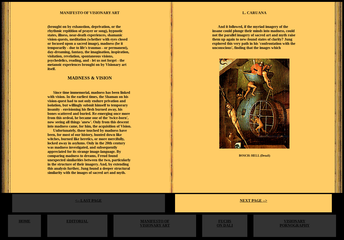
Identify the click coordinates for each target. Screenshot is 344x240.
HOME (24, 221)
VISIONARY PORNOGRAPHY (295, 223)
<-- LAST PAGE (88, 200)
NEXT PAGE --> (253, 200)
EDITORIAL (77, 221)
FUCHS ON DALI (225, 223)
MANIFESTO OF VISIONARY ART (155, 223)
